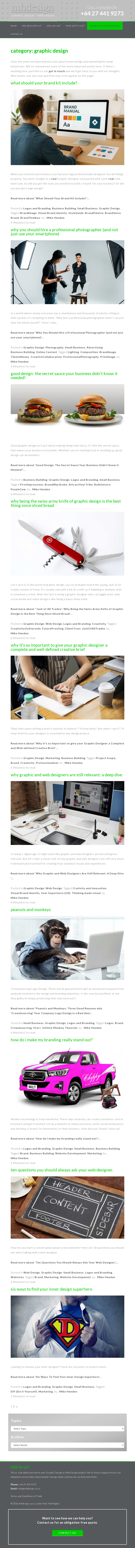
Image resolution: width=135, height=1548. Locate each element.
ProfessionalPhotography (81, 356)
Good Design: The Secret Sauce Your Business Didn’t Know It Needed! (64, 375)
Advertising (95, 347)
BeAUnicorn (102, 484)
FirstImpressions (31, 484)
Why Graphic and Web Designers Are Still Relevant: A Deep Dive (66, 775)
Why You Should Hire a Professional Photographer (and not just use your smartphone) (64, 232)
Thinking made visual (86, 892)
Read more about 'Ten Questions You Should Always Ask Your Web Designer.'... (64, 1262)
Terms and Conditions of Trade (26, 1496)
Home (14, 25)
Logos (109, 1022)
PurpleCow (18, 489)
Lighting (73, 352)
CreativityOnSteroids (26, 628)
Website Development (70, 1153)
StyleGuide (76, 212)
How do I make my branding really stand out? (52, 1040)
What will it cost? (75, 25)
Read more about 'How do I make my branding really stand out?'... (56, 1138)
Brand (15, 217)
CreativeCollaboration (46, 356)
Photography (55, 347)
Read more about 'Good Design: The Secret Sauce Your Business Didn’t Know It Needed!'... (65, 467)
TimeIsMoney (20, 356)
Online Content (46, 352)
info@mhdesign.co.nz (29, 1488)
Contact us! (67, 1532)
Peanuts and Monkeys (31, 909)
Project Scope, (106, 758)
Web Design (54, 623)
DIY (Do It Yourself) (24, 1391)
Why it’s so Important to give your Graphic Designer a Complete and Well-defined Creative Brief (59, 647)
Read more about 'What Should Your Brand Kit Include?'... (50, 198)
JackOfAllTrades (93, 628)
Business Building (64, 208)
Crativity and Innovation (90, 888)
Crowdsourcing (21, 1027)
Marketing (53, 758)
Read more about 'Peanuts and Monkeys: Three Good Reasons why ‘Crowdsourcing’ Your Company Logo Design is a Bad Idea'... (56, 1011)
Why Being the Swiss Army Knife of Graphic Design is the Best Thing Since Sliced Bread (66, 503)
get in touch (57, 71)
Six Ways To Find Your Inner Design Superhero (51, 1289)
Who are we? (54, 25)
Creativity (99, 623)
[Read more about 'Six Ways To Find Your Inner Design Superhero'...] (67, 1327)
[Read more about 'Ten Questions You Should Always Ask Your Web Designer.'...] (67, 1208)
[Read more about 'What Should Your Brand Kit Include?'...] (67, 128)
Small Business (87, 208)
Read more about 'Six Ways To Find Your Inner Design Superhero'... (56, 1376)
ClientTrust (73, 628)
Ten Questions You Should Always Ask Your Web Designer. (62, 1170)
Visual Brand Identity (52, 212)
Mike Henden (56, 217)
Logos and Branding (37, 208)
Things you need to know (105, 25)
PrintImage (107, 356)
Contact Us (17, 33)
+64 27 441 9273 (102, 13)
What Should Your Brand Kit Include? (44, 83)
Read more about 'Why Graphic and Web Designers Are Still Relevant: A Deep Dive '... (67, 876)
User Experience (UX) (55, 892)
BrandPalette (94, 212)
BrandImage (28, 212)
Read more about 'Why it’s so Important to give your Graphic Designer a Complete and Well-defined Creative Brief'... (67, 746)
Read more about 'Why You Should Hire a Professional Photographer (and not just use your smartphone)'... (67, 335)
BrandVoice (113, 212)
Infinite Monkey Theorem (59, 1027)
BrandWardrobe (56, 484)
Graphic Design (109, 208)
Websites (17, 1277)
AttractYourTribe (81, 484)
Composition (89, 352)
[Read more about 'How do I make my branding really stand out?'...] (67, 1079)
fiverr (37, 1027)
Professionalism (47, 762)
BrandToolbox (30, 217)
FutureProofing (53, 628)
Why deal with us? (32, 25)
